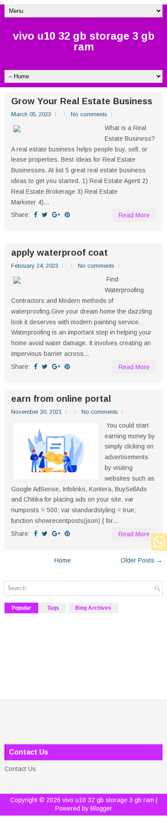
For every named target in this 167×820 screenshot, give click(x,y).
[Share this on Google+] (56, 214)
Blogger (101, 808)
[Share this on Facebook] (36, 214)
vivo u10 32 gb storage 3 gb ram (84, 41)
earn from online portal (61, 399)
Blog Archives (93, 608)
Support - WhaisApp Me (157, 542)
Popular (21, 608)
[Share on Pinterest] (67, 214)
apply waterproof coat (59, 252)
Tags (53, 608)
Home (62, 560)
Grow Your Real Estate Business (81, 101)
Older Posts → (142, 560)
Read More (134, 215)
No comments (89, 114)
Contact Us (20, 768)
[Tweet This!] (45, 214)
